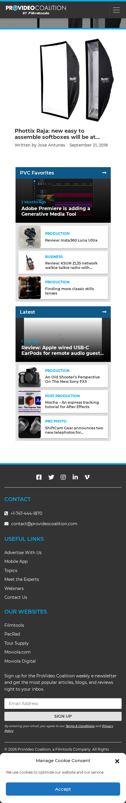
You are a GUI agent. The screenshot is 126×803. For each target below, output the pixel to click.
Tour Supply (16, 643)
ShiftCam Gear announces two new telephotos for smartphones (74, 432)
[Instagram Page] (63, 477)
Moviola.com (17, 652)
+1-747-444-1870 (25, 513)
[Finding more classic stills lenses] (29, 288)
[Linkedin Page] (75, 477)
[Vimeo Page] (87, 477)
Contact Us (15, 597)
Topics (10, 570)
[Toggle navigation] (116, 9)
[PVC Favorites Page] (104, 173)
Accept (63, 789)
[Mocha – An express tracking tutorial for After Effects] (29, 401)
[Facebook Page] (39, 477)
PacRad (12, 634)
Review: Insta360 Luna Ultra (71, 240)
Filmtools (14, 625)
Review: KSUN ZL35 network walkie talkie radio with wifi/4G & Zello (71, 267)
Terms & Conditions (79, 726)
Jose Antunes (51, 145)
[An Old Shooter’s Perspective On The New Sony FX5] (29, 376)
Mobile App (16, 561)
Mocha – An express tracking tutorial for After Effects (72, 404)
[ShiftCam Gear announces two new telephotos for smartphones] (29, 426)
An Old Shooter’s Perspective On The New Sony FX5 (72, 379)
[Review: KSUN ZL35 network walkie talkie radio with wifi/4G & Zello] (29, 262)
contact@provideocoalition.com (44, 523)
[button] (117, 761)
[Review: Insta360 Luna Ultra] (29, 237)
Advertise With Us (23, 552)
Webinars (14, 588)
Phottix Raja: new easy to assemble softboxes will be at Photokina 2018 (55, 137)
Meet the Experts (21, 579)
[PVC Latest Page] (104, 312)
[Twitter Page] (51, 477)
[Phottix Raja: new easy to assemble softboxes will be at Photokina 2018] (63, 80)
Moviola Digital (20, 661)
